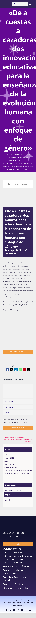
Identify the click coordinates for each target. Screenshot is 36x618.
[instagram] (18, 610)
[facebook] (6, 610)
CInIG (5, 470)
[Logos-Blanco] (7, 3)
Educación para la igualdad (17, 470)
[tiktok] (26, 610)
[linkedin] (30, 610)
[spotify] (22, 610)
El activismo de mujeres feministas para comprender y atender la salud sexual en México (14, 439)
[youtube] (14, 610)
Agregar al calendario (18, 352)
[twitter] (10, 610)
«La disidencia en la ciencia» (28, 439)
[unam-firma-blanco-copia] (8, 520)
